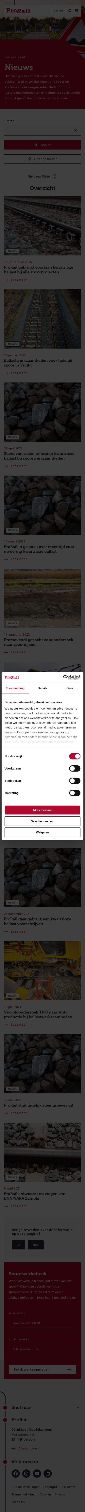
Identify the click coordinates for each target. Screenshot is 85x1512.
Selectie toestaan (42, 821)
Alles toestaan (42, 810)
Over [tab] (69, 688)
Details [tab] (42, 688)
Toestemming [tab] (15, 688)
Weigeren (42, 832)
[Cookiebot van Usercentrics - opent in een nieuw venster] (63, 677)
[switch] (74, 768)
